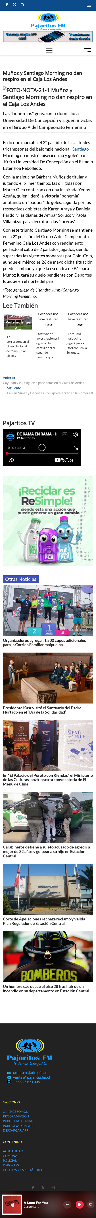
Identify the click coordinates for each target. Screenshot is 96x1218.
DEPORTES (11, 1165)
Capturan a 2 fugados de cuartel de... (48, 317)
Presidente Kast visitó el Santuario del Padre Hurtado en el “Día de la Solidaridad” (42, 710)
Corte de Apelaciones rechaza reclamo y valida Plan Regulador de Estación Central (44, 921)
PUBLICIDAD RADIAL (18, 1121)
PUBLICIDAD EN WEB (18, 1126)
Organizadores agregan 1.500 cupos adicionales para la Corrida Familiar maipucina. (44, 642)
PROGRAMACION (16, 1116)
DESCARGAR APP (16, 1130)
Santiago (80, 149)
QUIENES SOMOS (15, 1111)
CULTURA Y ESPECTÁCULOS (23, 1170)
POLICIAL (10, 1160)
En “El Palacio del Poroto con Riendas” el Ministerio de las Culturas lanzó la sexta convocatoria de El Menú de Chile (48, 780)
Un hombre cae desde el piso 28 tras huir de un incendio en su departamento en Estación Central (46, 988)
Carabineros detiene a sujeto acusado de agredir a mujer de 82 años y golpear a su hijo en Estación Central (46, 851)
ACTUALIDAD (13, 1151)
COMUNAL (11, 1156)
